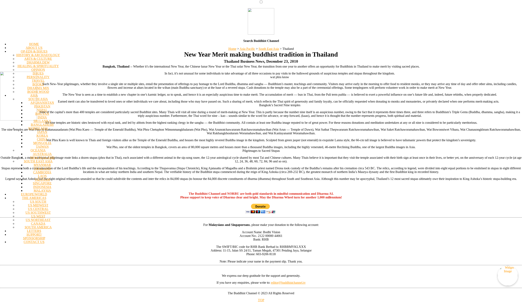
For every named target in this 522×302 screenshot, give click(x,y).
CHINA (42, 139)
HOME (34, 44)
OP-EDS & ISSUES (34, 51)
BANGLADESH (42, 124)
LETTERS (34, 231)
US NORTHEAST (38, 220)
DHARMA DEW (38, 62)
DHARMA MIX (38, 88)
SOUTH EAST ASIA (38, 161)
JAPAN (42, 132)
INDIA (42, 117)
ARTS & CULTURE (38, 58)
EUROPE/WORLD (34, 194)
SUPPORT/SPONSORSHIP (34, 236)
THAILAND (42, 168)
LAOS (42, 176)
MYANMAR (42, 165)
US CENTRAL (38, 209)
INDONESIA (42, 187)
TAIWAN (42, 146)
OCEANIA (38, 150)
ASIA (34, 95)
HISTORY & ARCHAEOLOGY (38, 55)
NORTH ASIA (38, 128)
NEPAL (42, 110)
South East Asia (269, 48)
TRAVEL (38, 80)
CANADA (38, 223)
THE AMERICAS (34, 198)
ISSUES (38, 73)
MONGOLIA (42, 143)
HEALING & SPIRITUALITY (38, 66)
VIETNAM (42, 179)
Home (232, 48)
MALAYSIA (42, 190)
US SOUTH (38, 201)
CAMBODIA (42, 172)
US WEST (38, 216)
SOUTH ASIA (38, 99)
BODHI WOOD (38, 91)
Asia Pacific (247, 48)
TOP (261, 300)
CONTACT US (34, 242)
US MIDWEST (38, 205)
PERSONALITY (38, 77)
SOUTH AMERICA (38, 227)
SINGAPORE (42, 183)
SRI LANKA (42, 121)
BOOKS (38, 84)
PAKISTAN (42, 106)
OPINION (38, 69)
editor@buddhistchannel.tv (288, 282)
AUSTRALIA (42, 154)
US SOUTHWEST (38, 212)
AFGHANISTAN (42, 102)
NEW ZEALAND (42, 157)
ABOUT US (34, 47)
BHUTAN (42, 113)
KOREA (42, 135)
